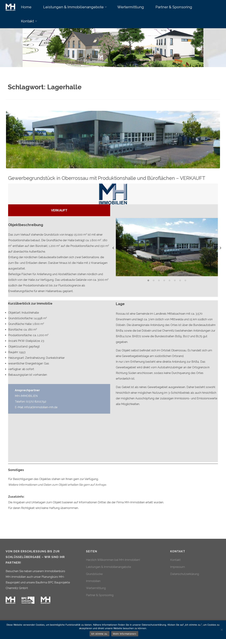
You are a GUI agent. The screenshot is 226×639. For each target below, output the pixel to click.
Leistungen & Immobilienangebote (108, 567)
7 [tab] (180, 280)
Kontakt (175, 560)
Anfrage (100, 484)
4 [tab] (164, 280)
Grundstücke (94, 574)
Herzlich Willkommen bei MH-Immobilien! (113, 560)
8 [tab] (185, 280)
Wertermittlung (96, 588)
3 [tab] (159, 280)
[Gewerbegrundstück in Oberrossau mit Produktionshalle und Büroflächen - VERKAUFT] (113, 139)
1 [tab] (148, 280)
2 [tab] (153, 280)
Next (220, 248)
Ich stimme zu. (99, 633)
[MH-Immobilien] (10, 7)
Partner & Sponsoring (100, 595)
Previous (113, 248)
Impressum (177, 567)
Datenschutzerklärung (184, 574)
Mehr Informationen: (124, 633)
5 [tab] (169, 280)
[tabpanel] (167, 247)
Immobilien (93, 581)
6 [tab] (175, 280)
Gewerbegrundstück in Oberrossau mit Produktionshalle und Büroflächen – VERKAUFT (106, 178)
